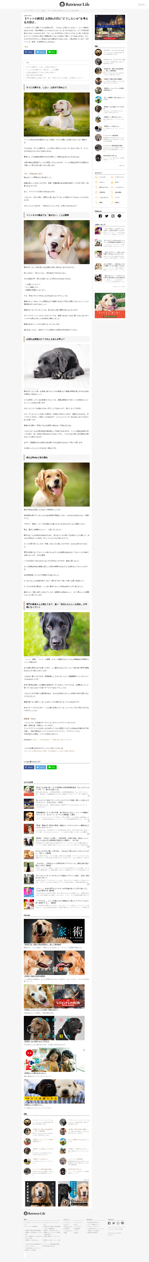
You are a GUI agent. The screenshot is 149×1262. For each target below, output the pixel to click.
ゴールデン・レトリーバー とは (33, 1223)
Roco (26, 47)
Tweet (41, 52)
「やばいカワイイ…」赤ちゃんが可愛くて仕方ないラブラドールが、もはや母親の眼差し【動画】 (114, 253)
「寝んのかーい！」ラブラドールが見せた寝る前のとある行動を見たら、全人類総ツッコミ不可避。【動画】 (114, 277)
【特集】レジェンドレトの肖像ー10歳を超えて (51, 1233)
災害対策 (102, 192)
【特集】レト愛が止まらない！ (51, 1230)
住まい (117, 182)
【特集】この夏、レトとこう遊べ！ (51, 1241)
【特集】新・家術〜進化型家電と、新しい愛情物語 (51, 1227)
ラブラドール (119, 177)
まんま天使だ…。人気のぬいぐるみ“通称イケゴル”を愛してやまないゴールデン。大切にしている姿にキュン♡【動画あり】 (114, 265)
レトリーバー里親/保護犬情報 (51, 1244)
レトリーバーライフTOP (115, 1229)
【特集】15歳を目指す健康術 (33, 1230)
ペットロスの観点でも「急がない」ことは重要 (43, 70)
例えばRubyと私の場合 (35, 75)
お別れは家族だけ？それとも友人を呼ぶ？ (41, 72)
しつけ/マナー (119, 187)
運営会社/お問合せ (93, 1232)
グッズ (117, 197)
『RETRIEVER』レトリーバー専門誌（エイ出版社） (33, 1249)
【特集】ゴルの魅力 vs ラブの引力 (33, 1233)
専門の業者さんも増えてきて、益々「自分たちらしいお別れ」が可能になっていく (55, 78)
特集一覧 (86, 1180)
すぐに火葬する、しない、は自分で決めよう (42, 67)
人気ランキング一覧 (118, 286)
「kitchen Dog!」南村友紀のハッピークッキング (33, 1245)
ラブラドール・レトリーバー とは (51, 1223)
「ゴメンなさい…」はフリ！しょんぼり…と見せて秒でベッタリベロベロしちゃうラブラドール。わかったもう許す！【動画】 (114, 230)
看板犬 (117, 202)
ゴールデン (102, 177)
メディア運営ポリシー (94, 1224)
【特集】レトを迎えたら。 (32, 1240)
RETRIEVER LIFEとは (49, 1246)
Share (30, 52)
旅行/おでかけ (103, 187)
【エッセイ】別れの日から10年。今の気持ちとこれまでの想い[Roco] (49, 751)
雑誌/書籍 (118, 192)
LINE (53, 52)
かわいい (102, 182)
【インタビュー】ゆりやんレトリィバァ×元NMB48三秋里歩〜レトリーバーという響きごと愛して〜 (114, 241)
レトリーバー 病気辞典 (31, 1226)
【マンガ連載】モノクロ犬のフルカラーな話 (33, 1237)
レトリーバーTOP (28, 10)
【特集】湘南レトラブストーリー (51, 1237)
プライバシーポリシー (94, 1226)
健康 (43, 10)
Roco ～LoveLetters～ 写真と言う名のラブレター (52, 740)
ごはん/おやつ (103, 197)
